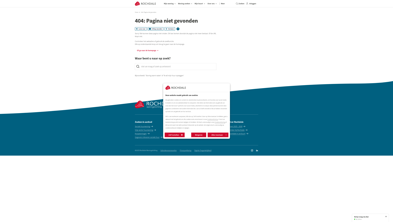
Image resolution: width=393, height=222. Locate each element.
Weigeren (198, 135)
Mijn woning (169, 3)
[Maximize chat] (386, 216)
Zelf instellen (174, 135)
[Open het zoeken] (240, 4)
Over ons (211, 3)
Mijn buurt (199, 3)
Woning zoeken (184, 3)
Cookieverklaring (212, 119)
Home (136, 12)
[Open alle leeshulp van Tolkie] (178, 28)
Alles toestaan (217, 135)
